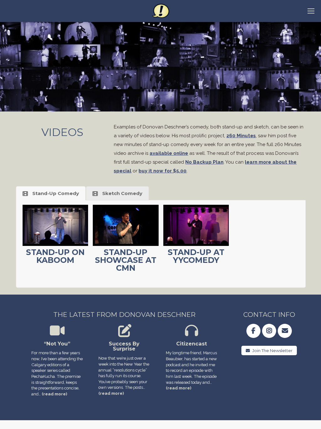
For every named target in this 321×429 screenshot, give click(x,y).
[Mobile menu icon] (311, 11)
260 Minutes (241, 135)
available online (169, 153)
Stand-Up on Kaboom (55, 256)
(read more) (54, 393)
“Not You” (57, 343)
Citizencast (191, 343)
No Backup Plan (204, 162)
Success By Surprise (124, 346)
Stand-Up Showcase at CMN (125, 260)
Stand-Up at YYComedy (196, 256)
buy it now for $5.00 (163, 171)
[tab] (51, 193)
